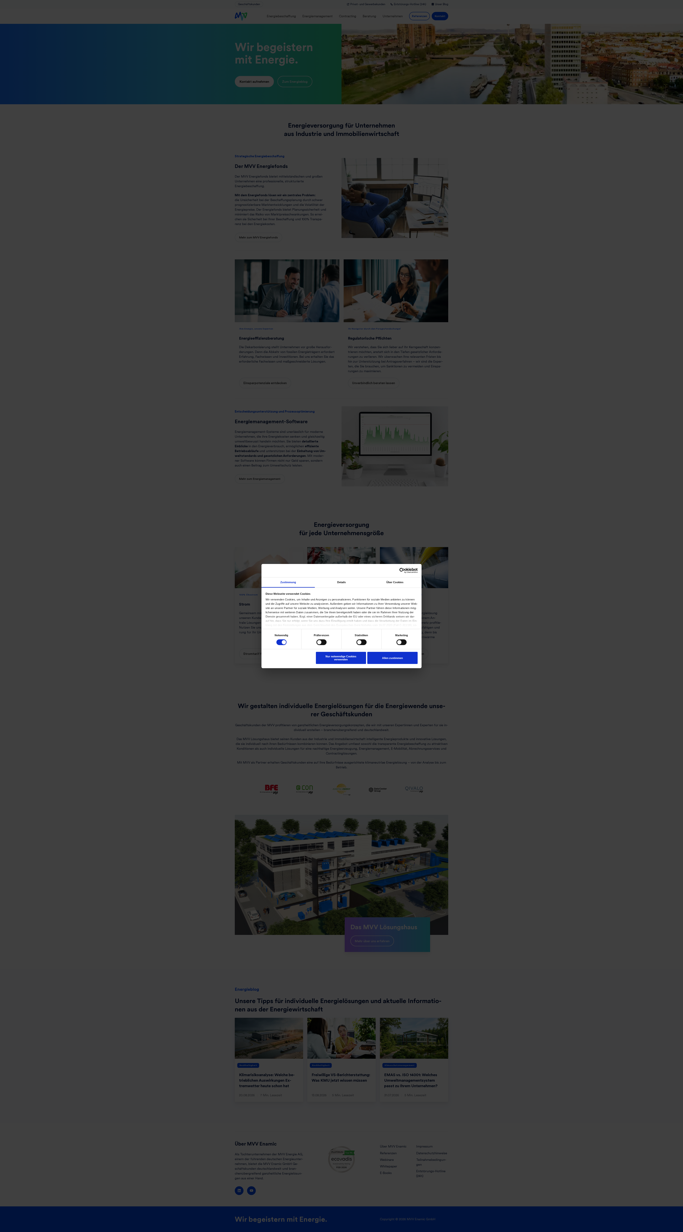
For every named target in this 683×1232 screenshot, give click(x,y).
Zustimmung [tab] (288, 582)
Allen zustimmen (392, 657)
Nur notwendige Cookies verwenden (340, 658)
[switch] (321, 642)
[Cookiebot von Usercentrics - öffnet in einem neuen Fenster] (402, 570)
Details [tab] (341, 582)
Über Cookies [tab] (394, 582)
